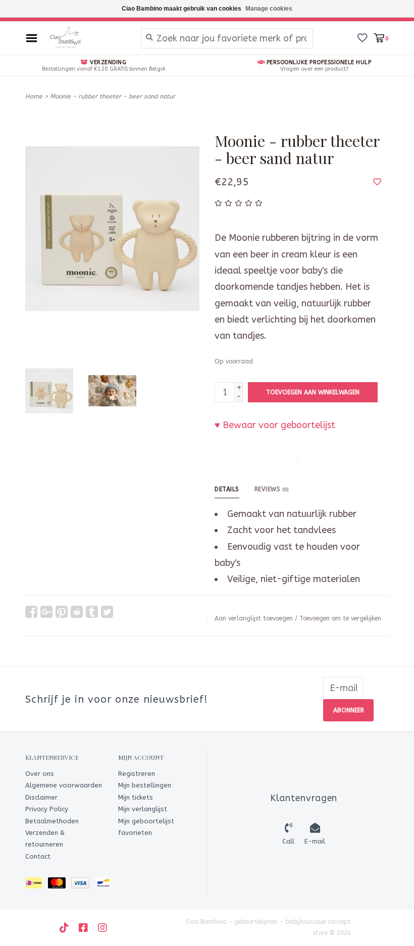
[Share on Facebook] (31, 612)
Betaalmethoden (52, 821)
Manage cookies (268, 8)
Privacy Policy (46, 809)
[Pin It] (62, 612)
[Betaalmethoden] (36, 884)
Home (33, 96)
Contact (37, 856)
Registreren (136, 773)
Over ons (39, 773)
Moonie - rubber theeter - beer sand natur (112, 96)
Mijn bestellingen (144, 785)
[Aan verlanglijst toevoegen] (377, 181)
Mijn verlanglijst (142, 809)
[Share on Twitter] (107, 612)
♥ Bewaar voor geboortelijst (275, 425)
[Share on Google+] (46, 612)
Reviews (271, 489)
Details (227, 489)
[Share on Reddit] (77, 612)
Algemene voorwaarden (63, 785)
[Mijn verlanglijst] (362, 37)
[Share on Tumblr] (92, 612)
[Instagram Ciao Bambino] (102, 928)
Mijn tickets (135, 797)
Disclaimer (41, 797)
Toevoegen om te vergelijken (340, 618)
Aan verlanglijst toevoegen (254, 618)
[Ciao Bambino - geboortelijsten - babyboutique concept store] (86, 37)
